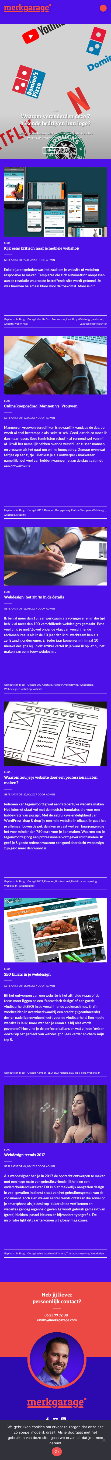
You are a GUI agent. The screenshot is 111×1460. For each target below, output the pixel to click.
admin (50, 259)
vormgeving (71, 684)
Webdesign (84, 319)
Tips (83, 1072)
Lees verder (55, 150)
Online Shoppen (81, 510)
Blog (7, 242)
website (8, 323)
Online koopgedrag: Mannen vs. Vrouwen (41, 406)
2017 (40, 510)
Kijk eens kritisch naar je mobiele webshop (41, 248)
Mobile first (44, 319)
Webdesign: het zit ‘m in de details (34, 597)
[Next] (102, 91)
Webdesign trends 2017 (24, 1154)
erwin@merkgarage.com (57, 1320)
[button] (103, 8)
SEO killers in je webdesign (27, 974)
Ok (56, 1451)
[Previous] (9, 91)
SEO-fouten (61, 1072)
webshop (97, 319)
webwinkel (21, 323)
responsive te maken (20, 275)
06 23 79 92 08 (56, 1315)
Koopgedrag (62, 510)
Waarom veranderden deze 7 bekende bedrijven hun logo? (55, 119)
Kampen (49, 510)
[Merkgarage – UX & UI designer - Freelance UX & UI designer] (41, 8)
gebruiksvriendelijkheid (51, 1253)
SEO (50, 1072)
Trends (70, 1253)
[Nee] (103, 1441)
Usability (71, 319)
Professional (62, 881)
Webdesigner (12, 688)
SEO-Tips (74, 1072)
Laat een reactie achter (93, 323)
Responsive (58, 319)
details (48, 684)
